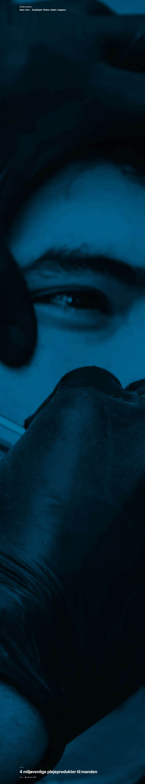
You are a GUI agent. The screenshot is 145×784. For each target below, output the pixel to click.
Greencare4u (26, 6)
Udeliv (53, 10)
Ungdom (61, 10)
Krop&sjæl (37, 10)
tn (22, 777)
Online (46, 10)
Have (22, 10)
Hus (27, 10)
